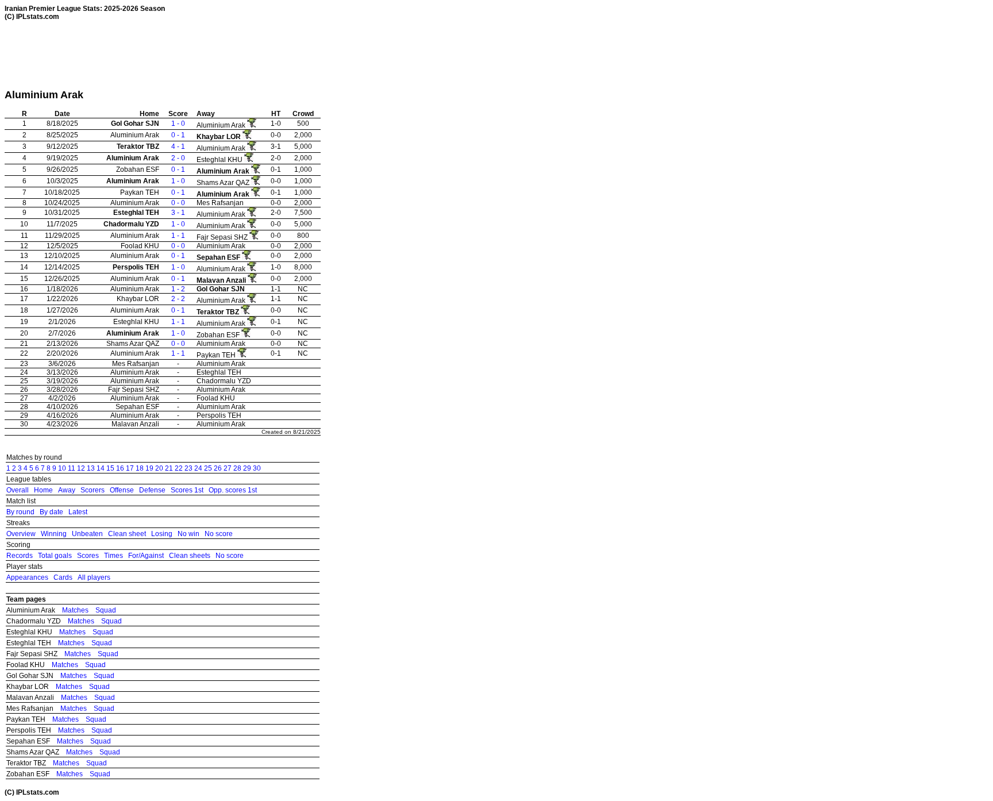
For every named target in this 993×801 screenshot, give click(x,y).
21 (169, 468)
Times (113, 556)
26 (218, 468)
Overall (17, 490)
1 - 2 (178, 289)
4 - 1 (178, 147)
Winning (54, 534)
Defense (152, 490)
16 (120, 468)
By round (20, 512)
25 (208, 468)
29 (247, 468)
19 (149, 468)
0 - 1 (178, 135)
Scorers (92, 490)
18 (140, 468)
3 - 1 (178, 213)
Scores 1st (187, 490)
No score (219, 534)
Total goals (55, 556)
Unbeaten (87, 534)
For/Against (146, 556)
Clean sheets (189, 556)
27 (228, 468)
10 (62, 468)
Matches (75, 610)
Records (19, 556)
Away (66, 490)
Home (43, 490)
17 (130, 468)
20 (159, 468)
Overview (21, 534)
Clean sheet (127, 534)
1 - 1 (178, 236)
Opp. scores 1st (233, 490)
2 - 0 (178, 158)
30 (257, 468)
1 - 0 (178, 124)
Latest (77, 512)
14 (101, 468)
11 (71, 468)
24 (198, 468)
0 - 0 (178, 203)
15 (110, 468)
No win (188, 534)
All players (94, 577)
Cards (62, 577)
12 (81, 468)
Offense (122, 490)
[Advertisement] (214, 54)
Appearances (27, 577)
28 (237, 468)
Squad (105, 610)
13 (91, 468)
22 (179, 468)
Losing (161, 534)
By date (51, 512)
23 (188, 468)
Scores (88, 556)
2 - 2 (178, 299)
